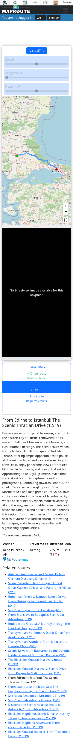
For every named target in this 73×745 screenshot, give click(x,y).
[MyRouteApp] (15, 559)
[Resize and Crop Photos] (25, 2)
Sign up (54, 17)
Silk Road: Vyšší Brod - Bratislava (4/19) (35, 610)
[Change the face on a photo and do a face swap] (55, 2)
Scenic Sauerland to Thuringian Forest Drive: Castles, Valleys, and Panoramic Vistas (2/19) (39, 587)
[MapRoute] (16, 9)
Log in (40, 17)
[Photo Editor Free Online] (45, 2)
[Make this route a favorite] (36, 407)
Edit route (36, 398)
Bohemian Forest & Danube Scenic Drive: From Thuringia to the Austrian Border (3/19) (37, 601)
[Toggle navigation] (65, 10)
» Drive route (36, 375)
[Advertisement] (36, 33)
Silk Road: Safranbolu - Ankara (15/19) (34, 700)
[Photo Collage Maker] (5, 2)
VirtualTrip (36, 51)
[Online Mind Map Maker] (15, 2)
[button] (16, 155)
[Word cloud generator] (35, 2)
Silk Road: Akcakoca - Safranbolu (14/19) (36, 696)
